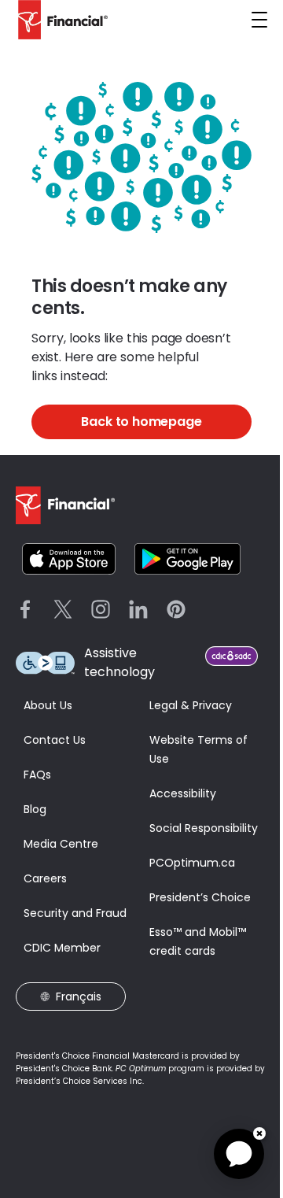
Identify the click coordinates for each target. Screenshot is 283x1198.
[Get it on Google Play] (187, 559)
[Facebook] (25, 609)
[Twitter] (62, 609)
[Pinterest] (176, 609)
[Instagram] (100, 609)
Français (78, 996)
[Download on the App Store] (69, 559)
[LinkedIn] (138, 609)
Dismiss (259, 1133)
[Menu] (259, 20)
